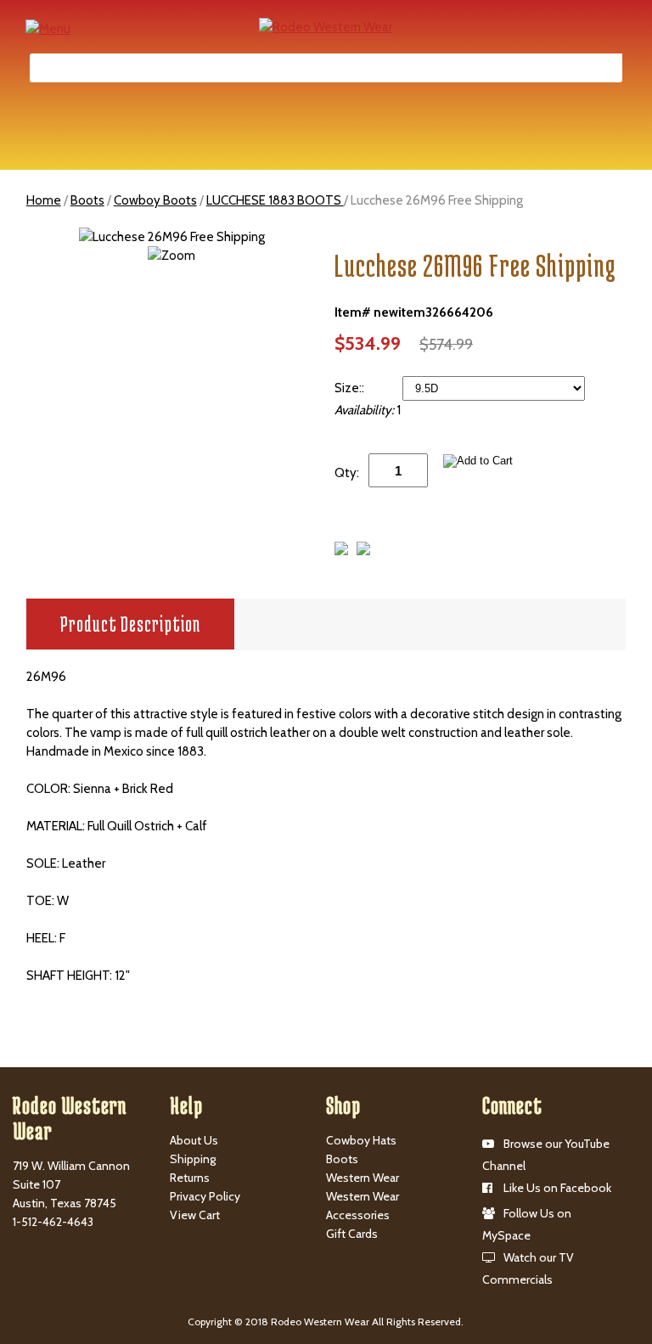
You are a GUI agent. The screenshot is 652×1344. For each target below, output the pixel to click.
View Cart (195, 1215)
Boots (87, 200)
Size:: (350, 388)
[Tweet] (341, 551)
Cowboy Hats (361, 1140)
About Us (194, 1140)
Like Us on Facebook (557, 1187)
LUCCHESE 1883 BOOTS (275, 200)
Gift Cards (352, 1233)
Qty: (346, 473)
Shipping (193, 1159)
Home (43, 200)
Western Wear (362, 1177)
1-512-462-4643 (53, 1221)
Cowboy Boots (155, 200)
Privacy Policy (205, 1196)
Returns (190, 1177)
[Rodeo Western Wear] (325, 26)
